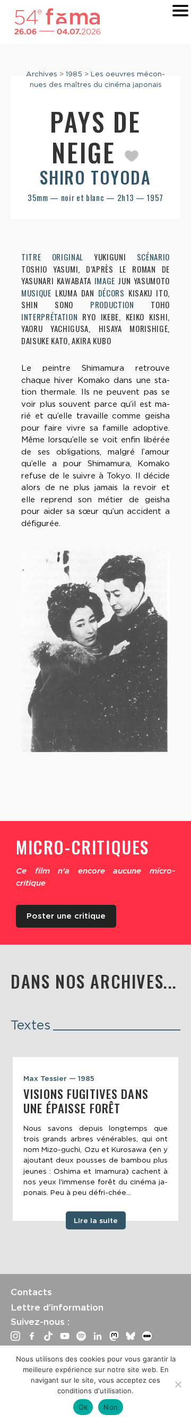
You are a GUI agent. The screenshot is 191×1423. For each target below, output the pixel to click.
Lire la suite (96, 1220)
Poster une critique (66, 916)
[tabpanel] (95, 1139)
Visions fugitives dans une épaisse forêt (86, 1101)
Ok (83, 1407)
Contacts (31, 1292)
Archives (41, 73)
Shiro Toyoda (95, 176)
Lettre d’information (57, 1307)
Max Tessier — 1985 (58, 1078)
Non (110, 1407)
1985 (74, 73)
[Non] (177, 1384)
